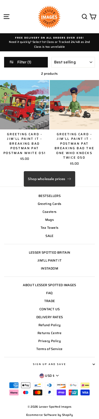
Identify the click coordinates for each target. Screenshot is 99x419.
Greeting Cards (50, 203)
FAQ (49, 293)
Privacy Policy (49, 341)
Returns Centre (49, 333)
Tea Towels (49, 227)
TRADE (49, 301)
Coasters (50, 211)
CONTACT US (49, 309)
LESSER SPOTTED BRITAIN (49, 252)
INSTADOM (49, 268)
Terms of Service (49, 348)
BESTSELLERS (49, 195)
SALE (49, 235)
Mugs (49, 219)
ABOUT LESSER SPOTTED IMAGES (49, 285)
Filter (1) (23, 62)
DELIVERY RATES (49, 317)
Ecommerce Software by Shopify (49, 414)
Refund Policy (49, 325)
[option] (49, 42)
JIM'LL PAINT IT (49, 260)
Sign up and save (49, 364)
